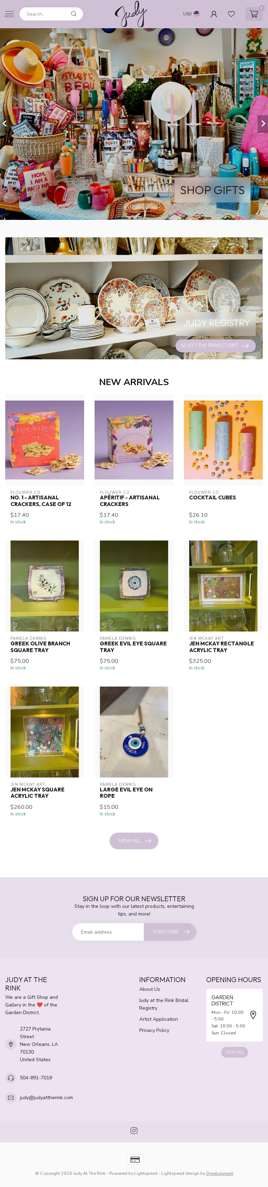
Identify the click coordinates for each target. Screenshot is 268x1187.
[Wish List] (231, 14)
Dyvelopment (219, 1173)
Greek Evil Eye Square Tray (133, 647)
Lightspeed (145, 1173)
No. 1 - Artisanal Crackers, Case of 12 (40, 501)
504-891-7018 (36, 1077)
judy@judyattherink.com (46, 1097)
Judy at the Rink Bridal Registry (163, 1004)
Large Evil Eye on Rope (126, 793)
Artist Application (158, 1019)
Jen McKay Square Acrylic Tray (37, 793)
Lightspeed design (180, 1173)
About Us (149, 989)
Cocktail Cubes (212, 498)
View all (130, 840)
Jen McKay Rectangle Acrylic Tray (221, 647)
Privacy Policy (154, 1030)
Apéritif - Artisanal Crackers (130, 501)
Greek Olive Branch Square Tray (40, 647)
